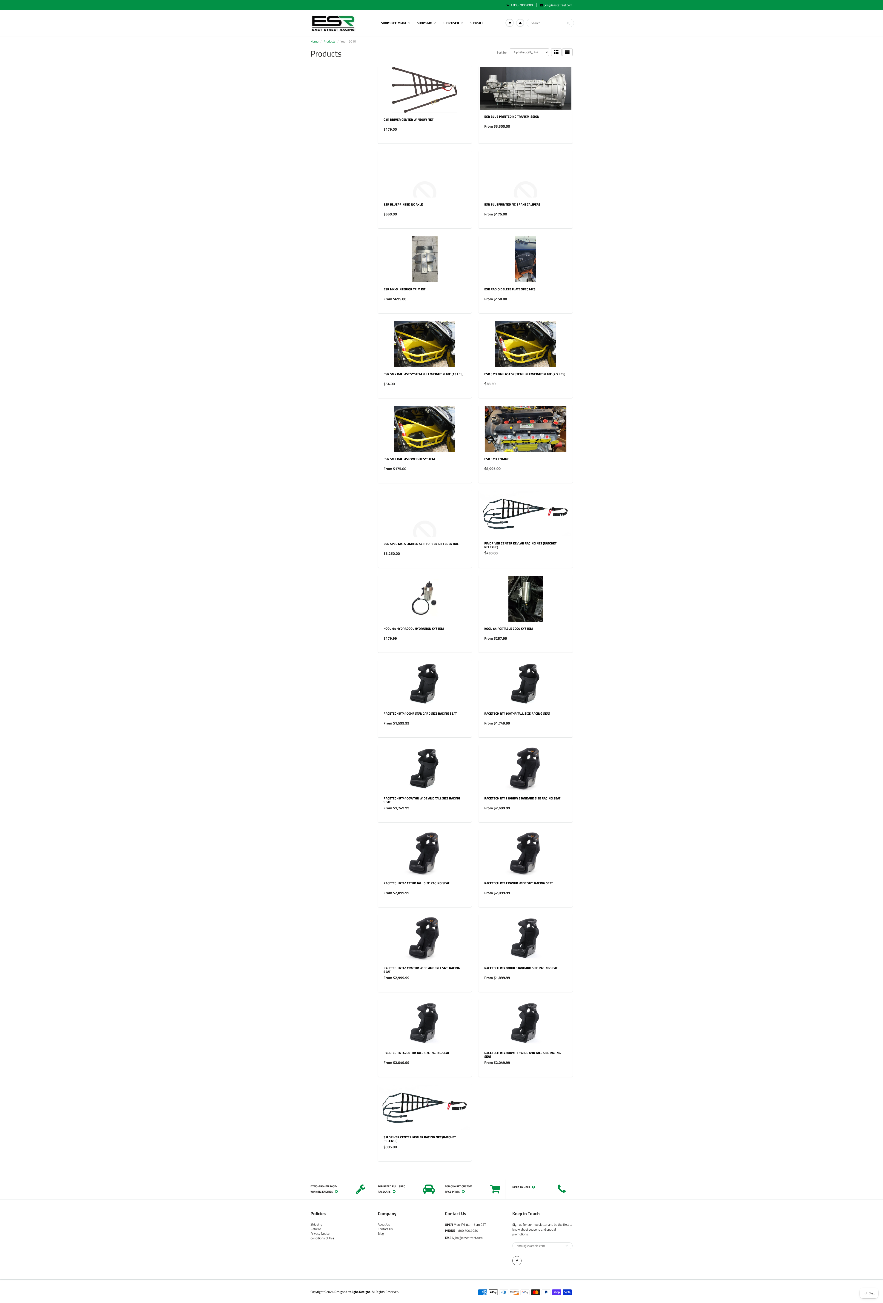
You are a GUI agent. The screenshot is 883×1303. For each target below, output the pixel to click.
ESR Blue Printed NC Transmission (511, 116)
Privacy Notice (320, 1233)
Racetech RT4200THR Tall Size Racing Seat (416, 1052)
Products (329, 41)
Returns (315, 1228)
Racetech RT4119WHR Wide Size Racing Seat (518, 883)
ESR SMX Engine (496, 458)
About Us (384, 1224)
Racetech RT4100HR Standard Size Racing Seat (420, 713)
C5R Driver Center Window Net (408, 119)
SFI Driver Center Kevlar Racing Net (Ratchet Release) (420, 1139)
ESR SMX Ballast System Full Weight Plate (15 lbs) (423, 374)
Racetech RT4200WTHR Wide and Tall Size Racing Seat (522, 1054)
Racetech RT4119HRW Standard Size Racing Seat (522, 798)
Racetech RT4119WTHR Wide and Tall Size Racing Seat (422, 969)
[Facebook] (517, 1260)
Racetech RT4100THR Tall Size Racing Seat (517, 713)
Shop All (476, 22)
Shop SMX (424, 22)
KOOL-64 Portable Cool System (508, 628)
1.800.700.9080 (521, 5)
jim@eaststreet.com (559, 5)
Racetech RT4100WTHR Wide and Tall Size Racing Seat (422, 800)
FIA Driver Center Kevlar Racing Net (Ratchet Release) (520, 545)
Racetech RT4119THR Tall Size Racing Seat (416, 883)
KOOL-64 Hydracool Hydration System (414, 628)
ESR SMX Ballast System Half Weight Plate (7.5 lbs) (524, 374)
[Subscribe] (566, 1245)
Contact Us (385, 1228)
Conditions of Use (322, 1238)
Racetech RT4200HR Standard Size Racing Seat (520, 967)
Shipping (316, 1224)
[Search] (568, 23)
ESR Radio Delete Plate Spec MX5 (510, 289)
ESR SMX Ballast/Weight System (409, 458)
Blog (381, 1233)
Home (314, 41)
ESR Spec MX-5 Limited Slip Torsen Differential (421, 543)
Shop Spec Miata (393, 22)
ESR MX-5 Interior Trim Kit (404, 289)
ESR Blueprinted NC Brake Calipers (512, 204)
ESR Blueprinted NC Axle (403, 204)
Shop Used (451, 22)
